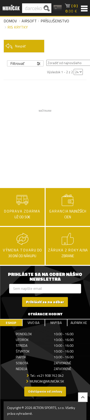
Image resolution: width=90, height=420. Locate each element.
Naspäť (20, 46)
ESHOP (11, 322)
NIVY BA (56, 322)
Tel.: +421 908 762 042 (47, 375)
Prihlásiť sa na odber (45, 302)
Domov (10, 21)
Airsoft (29, 21)
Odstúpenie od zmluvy (45, 391)
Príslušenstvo (55, 21)
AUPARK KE (79, 322)
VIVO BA (33, 322)
